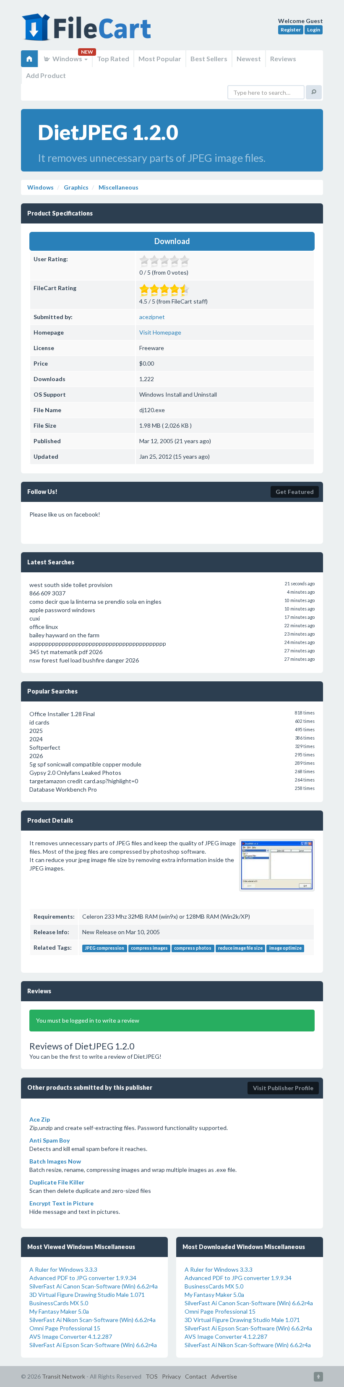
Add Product (46, 75)
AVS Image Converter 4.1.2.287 (70, 1336)
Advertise (224, 1376)
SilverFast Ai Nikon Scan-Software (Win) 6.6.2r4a (92, 1319)
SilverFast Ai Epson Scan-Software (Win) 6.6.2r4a (93, 1344)
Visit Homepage (160, 332)
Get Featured (295, 491)
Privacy (171, 1376)
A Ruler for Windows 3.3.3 (63, 1269)
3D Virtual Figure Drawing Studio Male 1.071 (87, 1294)
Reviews (283, 58)
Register (291, 29)
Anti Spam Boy (49, 1140)
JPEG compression (104, 948)
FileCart (88, 31)
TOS (152, 1376)
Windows (67, 58)
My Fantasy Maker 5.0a (59, 1311)
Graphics (76, 187)
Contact (196, 1376)
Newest (249, 58)
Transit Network (63, 1376)
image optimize (285, 948)
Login (313, 29)
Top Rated (113, 58)
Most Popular (159, 58)
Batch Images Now (55, 1161)
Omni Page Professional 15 (64, 1328)
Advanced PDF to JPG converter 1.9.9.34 (82, 1277)
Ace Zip (39, 1119)
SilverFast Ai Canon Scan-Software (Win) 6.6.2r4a (93, 1286)
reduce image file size (240, 948)
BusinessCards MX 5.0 (58, 1302)
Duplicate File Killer (56, 1182)
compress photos (192, 948)
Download (172, 241)
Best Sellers (208, 58)
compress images (149, 948)
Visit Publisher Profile (283, 1087)
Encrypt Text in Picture (61, 1203)
